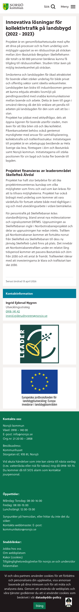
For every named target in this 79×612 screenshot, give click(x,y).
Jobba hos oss (12, 548)
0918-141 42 (13, 311)
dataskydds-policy (48, 597)
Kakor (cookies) (13, 557)
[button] (68, 600)
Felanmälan (10, 566)
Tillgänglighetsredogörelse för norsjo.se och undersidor (39, 561)
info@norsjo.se (23, 434)
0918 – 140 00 (19, 430)
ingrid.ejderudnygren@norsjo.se (26, 316)
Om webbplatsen (14, 553)
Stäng (39, 606)
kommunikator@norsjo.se (19, 529)
